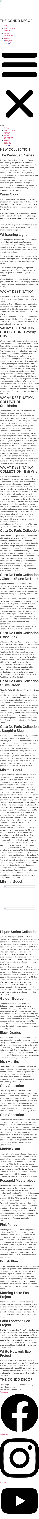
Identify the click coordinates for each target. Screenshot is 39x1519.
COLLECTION (9, 28)
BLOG (6, 33)
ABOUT (7, 38)
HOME (6, 26)
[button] (19, 86)
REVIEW (7, 31)
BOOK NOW (8, 36)
